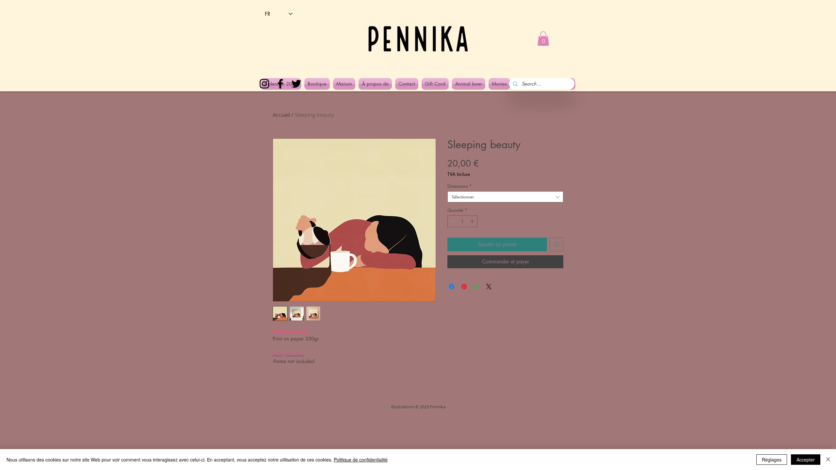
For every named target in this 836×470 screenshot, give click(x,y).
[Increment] (473, 221)
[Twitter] (296, 83)
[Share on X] (489, 286)
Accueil (281, 114)
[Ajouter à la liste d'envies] (556, 244)
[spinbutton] (462, 221)
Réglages (771, 459)
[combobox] (505, 196)
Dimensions (459, 186)
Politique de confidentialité (361, 459)
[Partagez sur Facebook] (452, 286)
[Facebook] (280, 83)
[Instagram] (264, 83)
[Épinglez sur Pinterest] (464, 286)
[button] (543, 38)
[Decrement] (452, 221)
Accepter (805, 459)
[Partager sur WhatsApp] (476, 286)
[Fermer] (828, 459)
